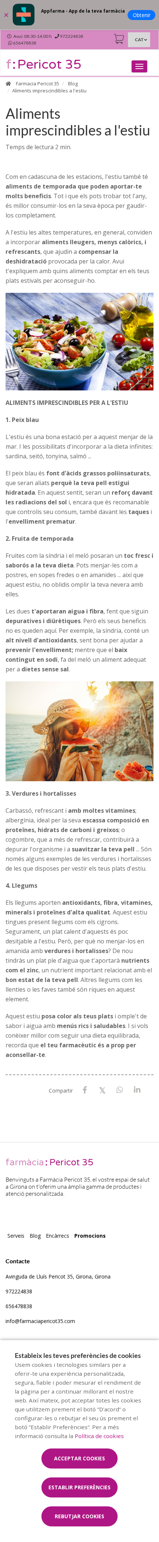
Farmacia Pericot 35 (37, 83)
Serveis (15, 1235)
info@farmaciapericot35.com (40, 1321)
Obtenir (141, 15)
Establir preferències (79, 1487)
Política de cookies (99, 1436)
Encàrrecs (57, 1235)
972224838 (19, 1291)
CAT (139, 39)
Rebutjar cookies (79, 1516)
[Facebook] (85, 1090)
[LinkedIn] (137, 1090)
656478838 (19, 1306)
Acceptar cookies (79, 1458)
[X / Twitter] (102, 1089)
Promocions (90, 1235)
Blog (73, 83)
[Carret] (119, 39)
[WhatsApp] (119, 1090)
